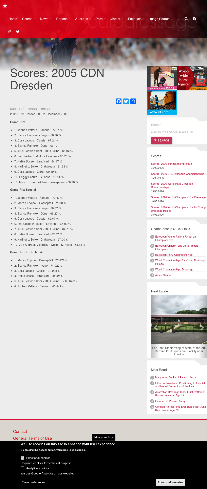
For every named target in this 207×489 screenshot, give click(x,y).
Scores (27, 18)
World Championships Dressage (174, 269)
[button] (155, 326)
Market (115, 18)
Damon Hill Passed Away (170, 401)
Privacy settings (103, 437)
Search (163, 140)
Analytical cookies (37, 468)
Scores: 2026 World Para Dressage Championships (172, 185)
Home (12, 18)
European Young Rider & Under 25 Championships (175, 238)
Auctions (82, 18)
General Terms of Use (32, 438)
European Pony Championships (174, 255)
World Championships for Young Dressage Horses (180, 262)
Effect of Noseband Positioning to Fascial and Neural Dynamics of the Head (180, 384)
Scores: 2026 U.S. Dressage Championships (177, 174)
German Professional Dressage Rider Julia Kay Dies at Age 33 (180, 408)
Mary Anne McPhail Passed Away (175, 377)
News (44, 18)
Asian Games (163, 275)
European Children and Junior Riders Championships (177, 247)
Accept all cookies (171, 482)
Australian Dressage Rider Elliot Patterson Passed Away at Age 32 (180, 393)
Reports (62, 18)
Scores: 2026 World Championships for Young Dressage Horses (178, 209)
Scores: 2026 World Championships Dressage (178, 197)
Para (100, 18)
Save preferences (33, 482)
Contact (20, 431)
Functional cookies (38, 458)
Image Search (159, 18)
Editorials (135, 18)
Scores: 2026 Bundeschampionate (171, 163)
